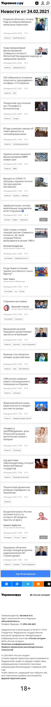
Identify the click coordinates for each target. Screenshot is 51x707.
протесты (16, 344)
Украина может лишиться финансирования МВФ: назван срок (17, 157)
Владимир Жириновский (22, 418)
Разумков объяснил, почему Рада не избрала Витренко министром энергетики (18, 22)
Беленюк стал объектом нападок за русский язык (16, 355)
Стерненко (24, 220)
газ (16, 291)
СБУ (14, 93)
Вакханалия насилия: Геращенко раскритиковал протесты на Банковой (17, 332)
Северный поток (19, 67)
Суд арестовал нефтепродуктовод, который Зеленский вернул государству (18, 464)
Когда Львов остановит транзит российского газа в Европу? (18, 271)
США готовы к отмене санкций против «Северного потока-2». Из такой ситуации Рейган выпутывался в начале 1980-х (18, 235)
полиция (16, 564)
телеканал (16, 393)
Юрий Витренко (19, 38)
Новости (7, 38)
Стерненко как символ (15, 301)
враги (24, 537)
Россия (16, 537)
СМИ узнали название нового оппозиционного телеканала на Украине (16, 381)
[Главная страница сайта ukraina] (12, 3)
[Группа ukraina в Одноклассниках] (38, 584)
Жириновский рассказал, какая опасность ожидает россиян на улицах (16, 406)
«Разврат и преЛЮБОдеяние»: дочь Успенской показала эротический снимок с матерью (16, 434)
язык (14, 369)
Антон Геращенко (28, 344)
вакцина (25, 195)
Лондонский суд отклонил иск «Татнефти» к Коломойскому (17, 106)
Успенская (17, 450)
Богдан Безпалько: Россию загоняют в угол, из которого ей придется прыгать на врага (17, 515)
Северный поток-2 (21, 258)
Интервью (8, 537)
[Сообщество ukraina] (17, 584)
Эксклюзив (8, 258)
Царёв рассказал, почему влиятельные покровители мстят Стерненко (17, 208)
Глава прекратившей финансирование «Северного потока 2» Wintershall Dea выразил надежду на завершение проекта (22, 53)
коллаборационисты (20, 144)
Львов (21, 291)
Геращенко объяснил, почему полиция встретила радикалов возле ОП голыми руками (17, 551)
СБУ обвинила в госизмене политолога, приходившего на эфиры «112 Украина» (18, 80)
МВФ (15, 168)
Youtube (7, 220)
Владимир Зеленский (20, 477)
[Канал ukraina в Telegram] (28, 584)
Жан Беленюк (24, 369)
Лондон (16, 118)
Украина (16, 195)
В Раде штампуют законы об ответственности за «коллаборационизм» (18, 131)
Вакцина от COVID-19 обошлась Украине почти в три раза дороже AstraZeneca (17, 182)
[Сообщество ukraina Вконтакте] (6, 584)
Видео (15, 220)
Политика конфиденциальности (17, 644)
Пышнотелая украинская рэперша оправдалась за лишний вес (16, 490)
